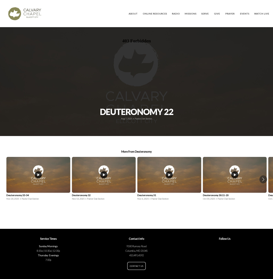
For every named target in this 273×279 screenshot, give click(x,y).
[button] (263, 179)
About (133, 13)
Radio (176, 13)
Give (217, 13)
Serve (205, 13)
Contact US (136, 266)
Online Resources (155, 13)
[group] (38, 179)
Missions (191, 13)
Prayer (230, 13)
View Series (136, 210)
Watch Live (261, 13)
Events (245, 13)
